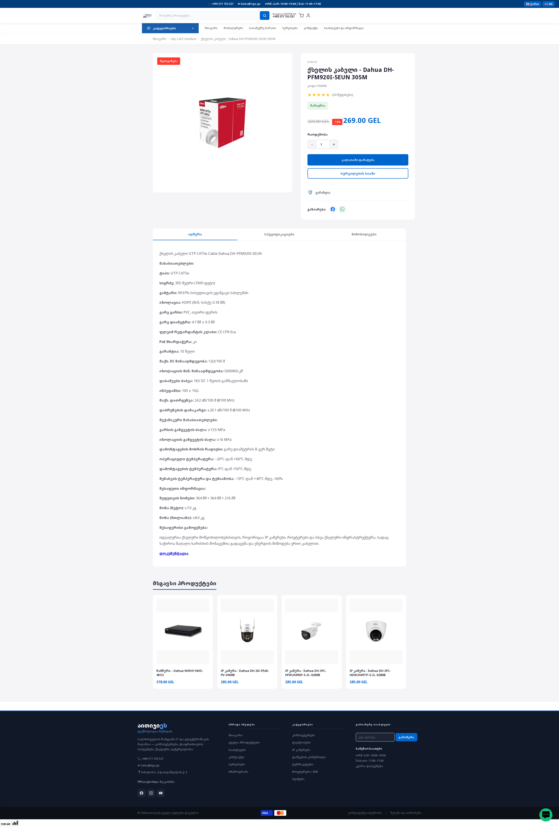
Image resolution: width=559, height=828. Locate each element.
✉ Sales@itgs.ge (249, 4)
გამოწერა (406, 737)
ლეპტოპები (301, 742)
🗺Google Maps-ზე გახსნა (156, 782)
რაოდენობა (317, 134)
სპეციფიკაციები (279, 234)
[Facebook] (333, 209)
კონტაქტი (311, 28)
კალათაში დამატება (358, 160)
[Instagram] (151, 793)
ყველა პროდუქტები (244, 742)
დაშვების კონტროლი (309, 757)
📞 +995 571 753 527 (220, 4)
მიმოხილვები (364, 234)
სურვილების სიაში (358, 173)
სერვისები (290, 28)
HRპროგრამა (238, 772)
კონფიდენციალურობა (365, 813)
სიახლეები (237, 750)
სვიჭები (298, 779)
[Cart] (301, 15)
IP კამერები (301, 750)
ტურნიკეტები (302, 764)
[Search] (264, 15)
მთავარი (211, 28)
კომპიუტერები (303, 735)
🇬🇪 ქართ (532, 4)
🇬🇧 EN (548, 4)
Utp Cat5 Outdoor (184, 39)
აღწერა (195, 234)
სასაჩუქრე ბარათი (262, 28)
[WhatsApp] (342, 209)
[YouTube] (161, 793)
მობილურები (233, 28)
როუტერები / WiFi (305, 772)
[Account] (308, 15)
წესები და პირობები (405, 813)
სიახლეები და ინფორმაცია (344, 28)
